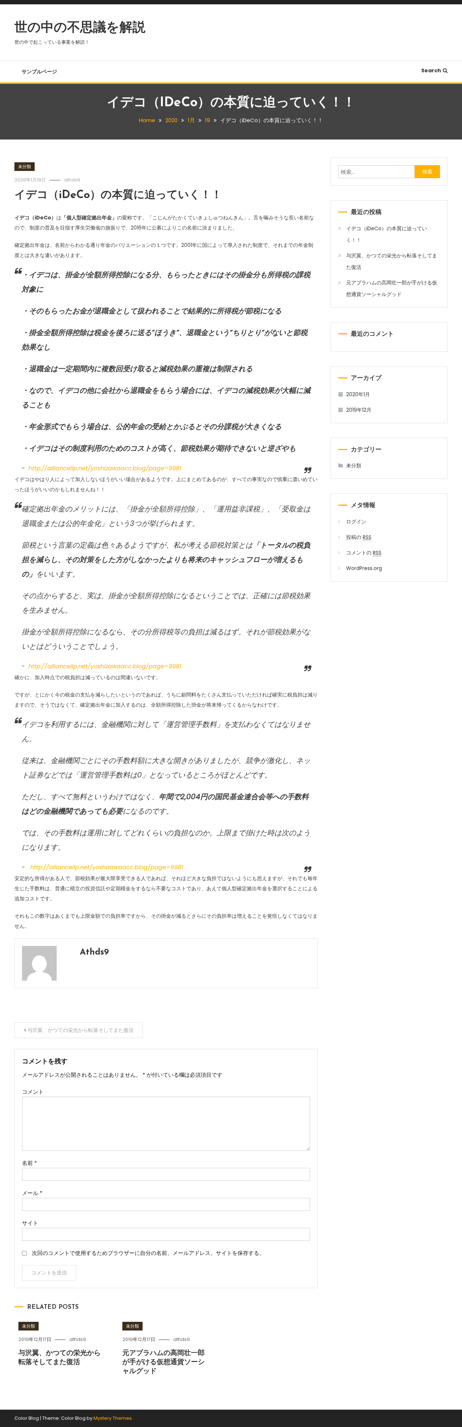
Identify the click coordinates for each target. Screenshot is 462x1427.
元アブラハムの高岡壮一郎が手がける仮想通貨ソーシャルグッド (163, 1362)
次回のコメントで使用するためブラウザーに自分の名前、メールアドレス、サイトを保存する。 (148, 1253)
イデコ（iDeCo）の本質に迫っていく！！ (118, 195)
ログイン (356, 521)
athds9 (72, 179)
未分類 (24, 166)
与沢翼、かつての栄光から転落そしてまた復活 (80, 1030)
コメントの (364, 552)
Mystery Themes (112, 1418)
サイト (30, 1223)
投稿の (358, 537)
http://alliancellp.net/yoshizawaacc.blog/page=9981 (105, 468)
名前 (29, 1163)
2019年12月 (358, 409)
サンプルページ (39, 71)
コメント (33, 1092)
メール (32, 1193)
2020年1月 (358, 394)
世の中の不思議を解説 (79, 28)
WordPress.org (364, 568)
